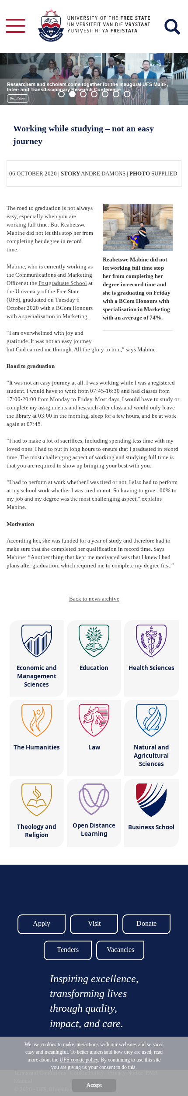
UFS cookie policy (78, 1060)
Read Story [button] (18, 98)
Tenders (68, 949)
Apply (41, 923)
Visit (94, 923)
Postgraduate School (62, 283)
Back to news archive (94, 598)
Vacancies (120, 949)
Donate (146, 923)
